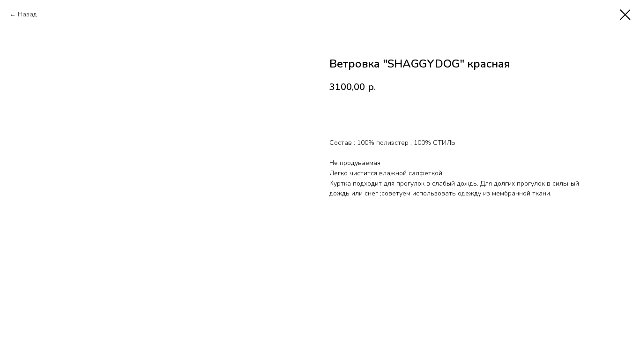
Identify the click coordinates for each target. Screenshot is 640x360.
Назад (27, 14)
